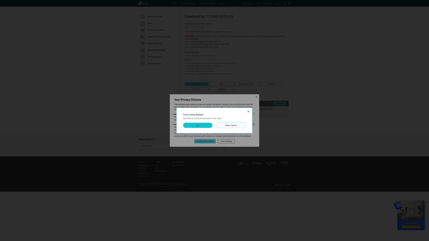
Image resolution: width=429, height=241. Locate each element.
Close (248, 111)
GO (197, 125)
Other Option (231, 125)
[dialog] (214, 120)
